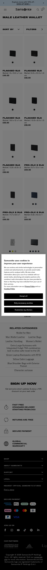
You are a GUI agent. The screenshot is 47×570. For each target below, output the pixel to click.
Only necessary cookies (23, 303)
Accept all (23, 296)
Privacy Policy (30, 286)
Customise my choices (23, 310)
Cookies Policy (9, 289)
